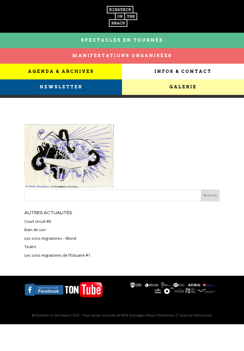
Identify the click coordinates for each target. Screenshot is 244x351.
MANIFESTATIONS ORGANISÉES (122, 55)
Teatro (30, 246)
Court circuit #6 (37, 221)
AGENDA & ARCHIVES (61, 71)
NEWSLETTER (61, 86)
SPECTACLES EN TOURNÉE (122, 40)
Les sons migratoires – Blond (50, 238)
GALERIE (183, 86)
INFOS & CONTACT (183, 71)
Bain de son (35, 229)
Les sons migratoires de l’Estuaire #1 (57, 255)
